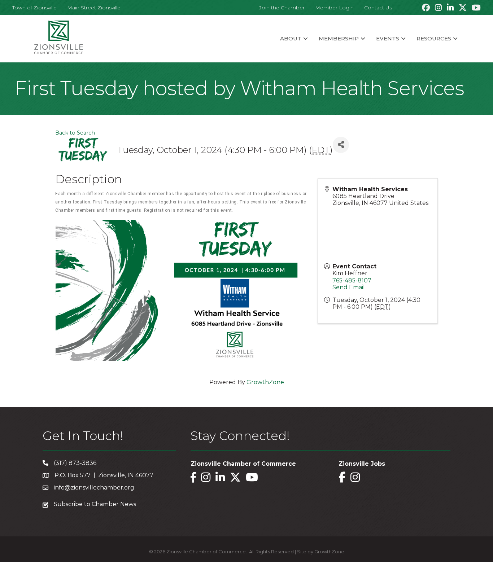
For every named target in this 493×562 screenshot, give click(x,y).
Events (387, 38)
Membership (339, 38)
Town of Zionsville (34, 7)
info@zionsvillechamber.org (94, 487)
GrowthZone (265, 382)
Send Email (348, 287)
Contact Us (378, 7)
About (290, 38)
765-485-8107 (351, 280)
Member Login (334, 7)
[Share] (341, 145)
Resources (433, 38)
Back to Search (75, 132)
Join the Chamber (282, 7)
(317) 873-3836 (75, 463)
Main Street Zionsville (94, 7)
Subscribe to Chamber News (95, 504)
